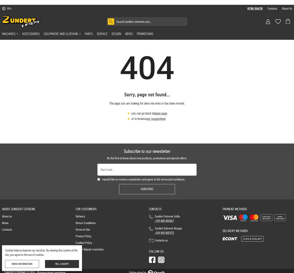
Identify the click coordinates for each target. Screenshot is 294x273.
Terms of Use (83, 229)
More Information (22, 264)
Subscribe (147, 189)
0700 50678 (255, 9)
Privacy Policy (83, 236)
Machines (8, 34)
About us (7, 216)
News (129, 34)
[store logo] (21, 22)
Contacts (272, 8)
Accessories (31, 34)
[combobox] (147, 22)
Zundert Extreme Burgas (168, 230)
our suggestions (156, 119)
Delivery (80, 216)
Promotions (145, 34)
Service (102, 34)
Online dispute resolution (90, 249)
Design (116, 34)
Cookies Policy (84, 243)
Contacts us (161, 240)
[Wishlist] (278, 22)
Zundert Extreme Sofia (168, 218)
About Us (287, 8)
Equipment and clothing (61, 34)
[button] (9, 8)
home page (160, 113)
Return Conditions (86, 223)
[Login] (268, 22)
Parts (89, 34)
